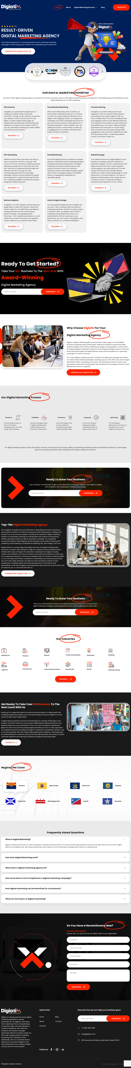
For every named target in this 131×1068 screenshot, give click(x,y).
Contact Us (121, 7)
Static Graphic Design (57, 200)
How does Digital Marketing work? (21, 857)
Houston (118, 801)
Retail (89, 669)
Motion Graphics (11, 200)
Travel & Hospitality (73, 655)
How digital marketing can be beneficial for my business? (33, 888)
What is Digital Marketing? (18, 839)
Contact (58, 1021)
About (68, 7)
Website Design (97, 155)
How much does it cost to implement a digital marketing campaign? (38, 878)
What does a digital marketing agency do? (26, 867)
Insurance (90, 655)
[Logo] (11, 7)
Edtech (46, 655)
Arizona (22, 786)
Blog (103, 7)
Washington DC (54, 801)
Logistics (4, 670)
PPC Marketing (10, 155)
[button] (102, 71)
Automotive (27, 669)
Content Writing (98, 107)
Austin (85, 801)
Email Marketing (54, 155)
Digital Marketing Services (84, 7)
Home (58, 7)
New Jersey (53, 786)
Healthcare (5, 655)
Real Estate (70, 669)
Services (42, 1026)
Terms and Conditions (110, 1064)
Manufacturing (114, 670)
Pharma (26, 656)
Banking (111, 655)
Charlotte (22, 801)
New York (86, 786)
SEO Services (9, 107)
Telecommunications (52, 669)
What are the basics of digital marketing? (25, 899)
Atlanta (118, 786)
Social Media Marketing (57, 107)
